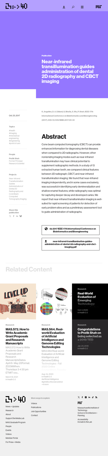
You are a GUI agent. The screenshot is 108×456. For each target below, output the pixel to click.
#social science (56, 382)
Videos (9, 434)
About (8, 414)
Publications (36, 407)
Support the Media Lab (15, 418)
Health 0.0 (11, 379)
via (73, 230)
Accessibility (83, 419)
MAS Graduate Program (15, 422)
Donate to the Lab (85, 422)
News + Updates (12, 406)
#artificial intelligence (50, 379)
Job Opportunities (38, 411)
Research (10, 410)
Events (8, 430)
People (8, 426)
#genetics (46, 382)
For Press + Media (13, 442)
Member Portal (12, 438)
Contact (34, 415)
